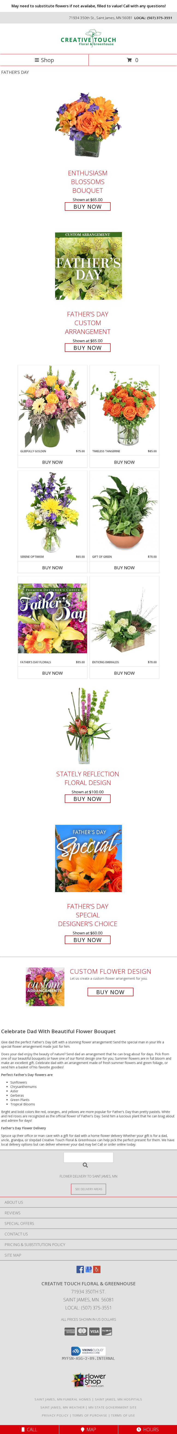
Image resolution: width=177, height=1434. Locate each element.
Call (31, 1429)
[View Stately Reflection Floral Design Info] (88, 726)
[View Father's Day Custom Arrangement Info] (88, 266)
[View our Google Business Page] (88, 1271)
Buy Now (88, 206)
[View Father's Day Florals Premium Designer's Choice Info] (52, 618)
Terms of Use (123, 1415)
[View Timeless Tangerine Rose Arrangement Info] (124, 407)
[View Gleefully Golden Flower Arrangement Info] (52, 407)
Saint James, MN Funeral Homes (63, 1399)
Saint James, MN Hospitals (118, 1399)
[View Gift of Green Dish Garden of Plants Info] (124, 513)
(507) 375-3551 (159, 17)
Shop (47, 60)
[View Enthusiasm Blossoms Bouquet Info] (88, 125)
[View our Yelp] (96, 1271)
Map (90, 1429)
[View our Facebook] (80, 1271)
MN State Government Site (112, 1407)
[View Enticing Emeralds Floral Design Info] (124, 618)
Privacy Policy (55, 1415)
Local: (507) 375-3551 (88, 1308)
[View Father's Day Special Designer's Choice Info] (88, 858)
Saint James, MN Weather (62, 1407)
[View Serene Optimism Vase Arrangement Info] (52, 513)
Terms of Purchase (89, 1415)
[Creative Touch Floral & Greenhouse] (88, 48)
